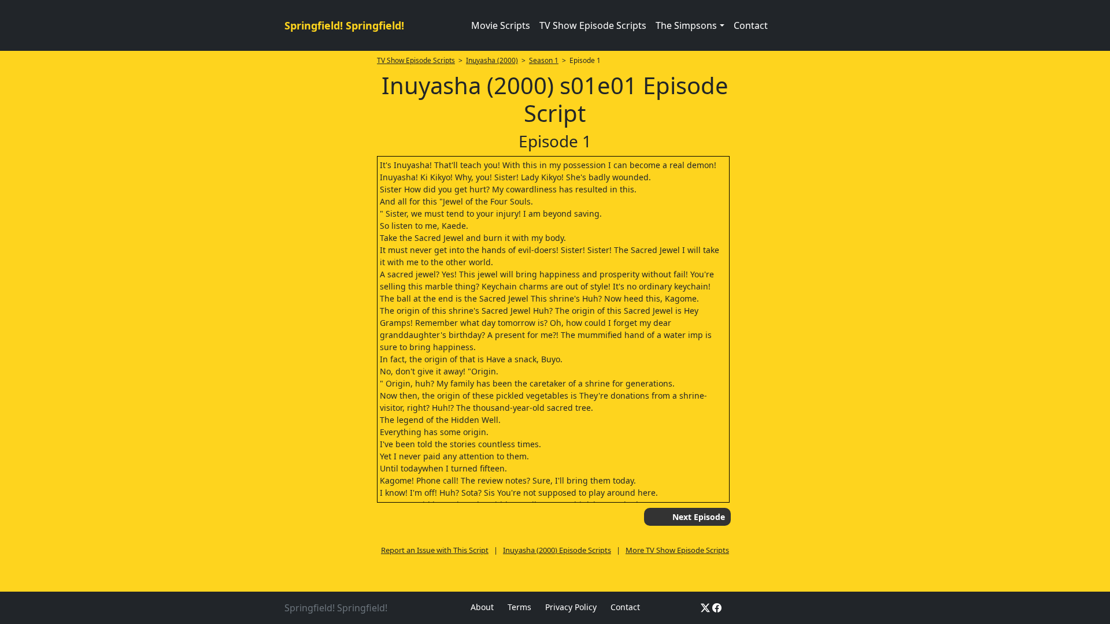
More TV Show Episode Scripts (677, 550)
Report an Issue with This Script (435, 550)
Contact (751, 25)
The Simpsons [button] (686, 25)
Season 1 (543, 60)
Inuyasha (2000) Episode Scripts (557, 550)
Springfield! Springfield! (344, 25)
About (482, 606)
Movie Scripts (500, 25)
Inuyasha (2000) (492, 60)
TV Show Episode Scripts (592, 25)
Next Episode (698, 516)
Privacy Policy (571, 606)
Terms (519, 606)
